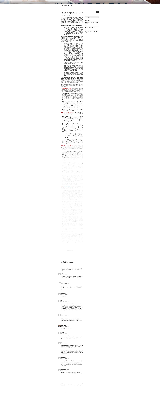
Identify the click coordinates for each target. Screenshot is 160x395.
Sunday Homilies (71, 262)
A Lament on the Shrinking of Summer (90, 27)
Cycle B (63, 262)
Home (62, 5)
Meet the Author (66, 5)
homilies (66, 261)
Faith (63, 261)
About (71, 5)
